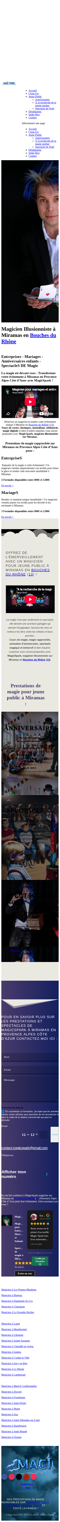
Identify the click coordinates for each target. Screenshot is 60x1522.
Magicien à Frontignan (13, 1397)
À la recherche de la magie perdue (45, 104)
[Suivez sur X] (19, 1477)
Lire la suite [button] (36, 1244)
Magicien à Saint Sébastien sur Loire (20, 1420)
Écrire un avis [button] (25, 1273)
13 (51, 424)
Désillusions (34, 111)
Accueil (32, 90)
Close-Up (33, 93)
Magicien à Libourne (12, 1335)
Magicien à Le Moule (12, 1369)
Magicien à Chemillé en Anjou (17, 1346)
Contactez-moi (27, 1485)
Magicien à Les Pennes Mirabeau (18, 1289)
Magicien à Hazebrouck (13, 1425)
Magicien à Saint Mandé (14, 1431)
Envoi (55, 1134)
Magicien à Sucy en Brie (14, 1363)
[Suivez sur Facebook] (4, 1477)
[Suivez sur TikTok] (34, 1477)
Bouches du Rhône (38, 424)
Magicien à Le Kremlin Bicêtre (17, 1312)
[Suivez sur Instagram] (12, 1477)
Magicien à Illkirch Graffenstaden (19, 1386)
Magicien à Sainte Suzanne (15, 1340)
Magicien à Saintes (11, 1352)
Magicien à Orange (11, 1437)
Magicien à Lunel (10, 1323)
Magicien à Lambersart (13, 1374)
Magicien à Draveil (11, 1391)
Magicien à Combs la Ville (15, 1357)
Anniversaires (42, 99)
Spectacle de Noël (44, 108)
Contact (32, 117)
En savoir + (7, 485)
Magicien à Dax (9, 1414)
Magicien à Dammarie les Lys (17, 1301)
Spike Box (34, 114)
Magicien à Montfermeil (14, 1329)
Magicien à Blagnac (11, 1295)
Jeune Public (35, 96)
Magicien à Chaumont (13, 1306)
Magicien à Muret (10, 1408)
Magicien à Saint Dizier (13, 1403)
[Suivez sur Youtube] (26, 1477)
